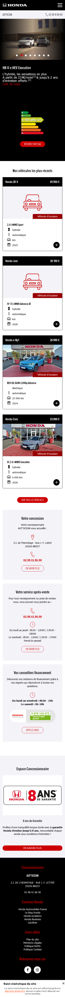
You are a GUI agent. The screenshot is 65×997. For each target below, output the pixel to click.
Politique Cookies (33, 949)
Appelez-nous (32, 730)
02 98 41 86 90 (32, 559)
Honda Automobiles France (32, 909)
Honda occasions (32, 915)
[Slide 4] (30, 55)
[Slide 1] (17, 55)
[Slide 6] (39, 55)
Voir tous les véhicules (32, 500)
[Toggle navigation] (60, 6)
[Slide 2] (21, 55)
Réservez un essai (32, 144)
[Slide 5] (35, 55)
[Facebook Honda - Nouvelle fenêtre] (27, 969)
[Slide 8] (48, 55)
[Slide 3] (26, 55)
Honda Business (32, 919)
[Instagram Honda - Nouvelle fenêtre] (37, 969)
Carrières (32, 922)
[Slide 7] (44, 55)
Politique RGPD (32, 946)
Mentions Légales (32, 942)
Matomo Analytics (15, 991)
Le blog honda (32, 912)
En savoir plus (33, 568)
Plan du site (32, 939)
